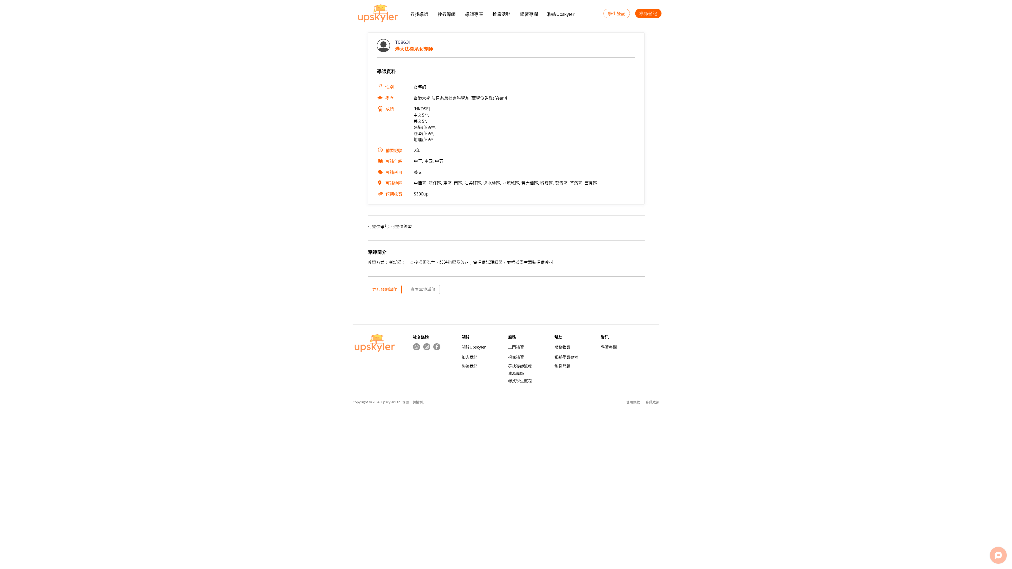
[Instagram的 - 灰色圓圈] (426, 346)
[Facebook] (436, 346)
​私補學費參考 (566, 357)
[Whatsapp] (416, 346)
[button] (501, 14)
